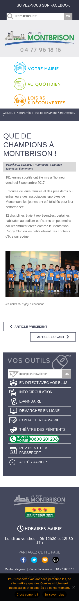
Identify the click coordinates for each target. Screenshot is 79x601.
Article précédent (30, 326)
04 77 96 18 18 (65, 569)
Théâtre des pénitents (42, 429)
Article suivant (51, 337)
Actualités (24, 113)
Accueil (8, 113)
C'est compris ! (27, 594)
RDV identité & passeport (33, 450)
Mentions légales (15, 569)
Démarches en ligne (39, 411)
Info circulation (35, 392)
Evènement (26, 168)
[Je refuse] (73, 587)
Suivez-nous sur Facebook (43, 5)
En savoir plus (55, 594)
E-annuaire (30, 401)
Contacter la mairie (39, 420)
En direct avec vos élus (43, 383)
